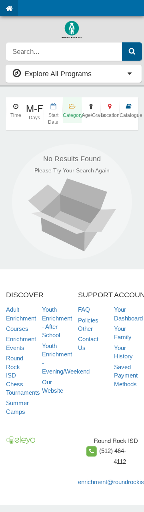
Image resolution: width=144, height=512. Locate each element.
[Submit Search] (132, 51)
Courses (17, 328)
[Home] (9, 8)
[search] (64, 51)
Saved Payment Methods (126, 375)
